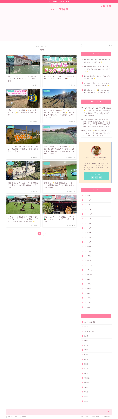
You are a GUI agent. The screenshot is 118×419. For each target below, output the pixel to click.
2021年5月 (87, 298)
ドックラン (87, 327)
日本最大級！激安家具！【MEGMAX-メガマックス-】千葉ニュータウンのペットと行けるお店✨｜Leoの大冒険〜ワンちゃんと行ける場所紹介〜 (97, 113)
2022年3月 (87, 251)
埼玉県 (86, 345)
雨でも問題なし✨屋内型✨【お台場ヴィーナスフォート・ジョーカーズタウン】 (96, 131)
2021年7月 (87, 289)
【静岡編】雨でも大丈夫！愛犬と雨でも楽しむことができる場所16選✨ (97, 61)
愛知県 (86, 355)
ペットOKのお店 (89, 331)
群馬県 (86, 387)
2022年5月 (87, 242)
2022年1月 (87, 261)
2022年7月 (87, 233)
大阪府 (86, 350)
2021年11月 (88, 270)
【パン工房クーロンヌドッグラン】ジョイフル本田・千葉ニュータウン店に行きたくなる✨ (97, 108)
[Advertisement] (59, 28)
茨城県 (86, 397)
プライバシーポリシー (13, 417)
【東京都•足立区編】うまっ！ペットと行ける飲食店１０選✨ (97, 77)
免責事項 (24, 417)
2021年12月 (88, 265)
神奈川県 (87, 378)
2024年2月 (87, 195)
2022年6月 (87, 237)
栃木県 (86, 369)
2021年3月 (87, 307)
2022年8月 (87, 228)
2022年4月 (87, 247)
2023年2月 (87, 205)
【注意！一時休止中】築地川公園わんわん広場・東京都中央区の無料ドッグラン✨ (97, 120)
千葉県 (86, 336)
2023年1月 (87, 209)
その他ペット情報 (90, 322)
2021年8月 (87, 284)
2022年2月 (87, 256)
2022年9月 (87, 223)
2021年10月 (88, 275)
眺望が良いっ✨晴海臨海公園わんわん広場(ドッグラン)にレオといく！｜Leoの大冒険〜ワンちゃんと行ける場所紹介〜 (96, 124)
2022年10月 (88, 219)
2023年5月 (87, 200)
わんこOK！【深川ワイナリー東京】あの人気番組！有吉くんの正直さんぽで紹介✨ (97, 84)
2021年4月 (87, 302)
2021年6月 (87, 293)
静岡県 (86, 401)
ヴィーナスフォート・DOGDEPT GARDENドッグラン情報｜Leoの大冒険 (97, 133)
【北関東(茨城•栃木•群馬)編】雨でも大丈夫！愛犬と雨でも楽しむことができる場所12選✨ (97, 69)
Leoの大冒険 (59, 9)
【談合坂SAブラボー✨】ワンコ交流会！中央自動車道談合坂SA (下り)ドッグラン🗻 (97, 91)
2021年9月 (87, 279)
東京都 (86, 359)
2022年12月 (88, 214)
